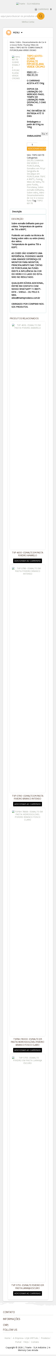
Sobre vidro (32, 192)
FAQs (26, 1342)
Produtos (45, 1338)
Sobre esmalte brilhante (35, 188)
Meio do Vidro (33, 181)
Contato (35, 1342)
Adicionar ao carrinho (37, 148)
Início (12, 42)
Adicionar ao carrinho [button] (27, 560)
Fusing (27, 44)
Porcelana (32, 187)
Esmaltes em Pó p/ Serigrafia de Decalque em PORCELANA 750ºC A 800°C (36, 174)
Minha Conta (28, 21)
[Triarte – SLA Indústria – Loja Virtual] (28, 3)
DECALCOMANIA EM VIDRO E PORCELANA (35, 163)
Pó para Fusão (35, 183)
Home (7, 1338)
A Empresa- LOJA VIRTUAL (26, 1338)
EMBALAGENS (34, 135)
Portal (18, 1342)
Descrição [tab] (17, 211)
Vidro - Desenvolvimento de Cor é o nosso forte (36, 196)
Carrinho (45, 9)
